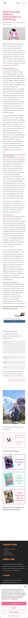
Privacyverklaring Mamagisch (14, 615)
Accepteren (14, 603)
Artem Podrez (11, 318)
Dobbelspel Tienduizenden (9, 549)
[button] (25, 586)
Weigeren (14, 608)
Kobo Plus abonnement (9, 554)
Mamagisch (8, 22)
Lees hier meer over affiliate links (12, 570)
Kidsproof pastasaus (8, 552)
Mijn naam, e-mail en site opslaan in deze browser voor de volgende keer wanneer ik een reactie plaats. (13, 374)
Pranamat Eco (7, 551)
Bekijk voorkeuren (14, 612)
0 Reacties (8, 24)
